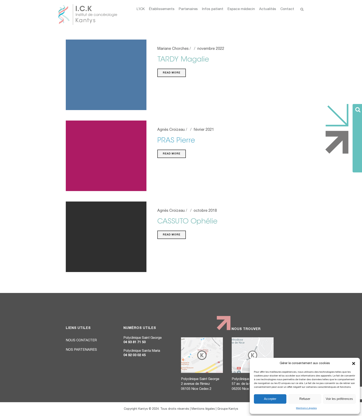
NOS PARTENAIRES (81, 350)
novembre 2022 (210, 49)
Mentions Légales (306, 408)
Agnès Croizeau (171, 130)
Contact (287, 9)
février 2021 (204, 130)
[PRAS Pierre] (106, 156)
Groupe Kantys (227, 409)
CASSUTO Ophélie (187, 221)
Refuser (304, 399)
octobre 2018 (205, 211)
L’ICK (141, 9)
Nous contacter (81, 340)
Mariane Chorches (173, 49)
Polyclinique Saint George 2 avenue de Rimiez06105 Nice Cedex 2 (200, 384)
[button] (354, 363)
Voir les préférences (339, 399)
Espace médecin (241, 9)
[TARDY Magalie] (106, 75)
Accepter (270, 399)
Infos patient (212, 9)
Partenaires (188, 9)
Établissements (162, 9)
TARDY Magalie (183, 59)
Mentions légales (203, 409)
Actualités (267, 9)
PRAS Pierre (176, 140)
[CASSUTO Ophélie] (106, 237)
